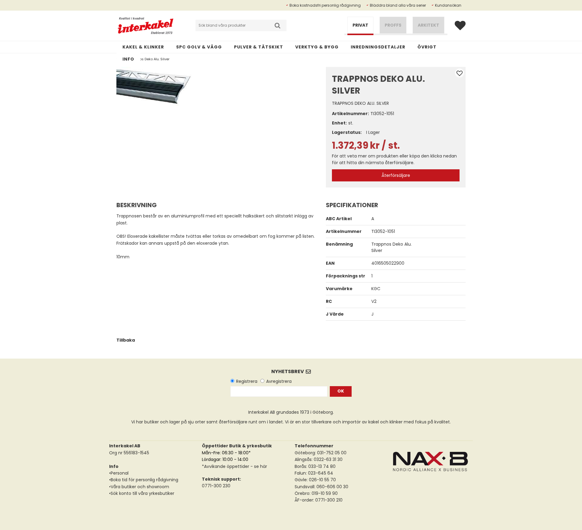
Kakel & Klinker (143, 47)
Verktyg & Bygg (317, 47)
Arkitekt (428, 25)
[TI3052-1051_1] (154, 86)
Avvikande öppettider (226, 466)
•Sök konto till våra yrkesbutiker (141, 493)
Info (128, 59)
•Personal (119, 473)
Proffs (393, 25)
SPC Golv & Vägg (199, 47)
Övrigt (426, 47)
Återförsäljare (396, 175)
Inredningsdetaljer (378, 47)
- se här (258, 466)
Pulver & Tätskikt (258, 47)
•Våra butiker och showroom (139, 487)
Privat (360, 25)
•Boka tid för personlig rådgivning (143, 480)
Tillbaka (125, 340)
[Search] (277, 25)
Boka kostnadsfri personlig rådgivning (325, 5)
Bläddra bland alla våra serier (398, 5)
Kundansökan (448, 5)
